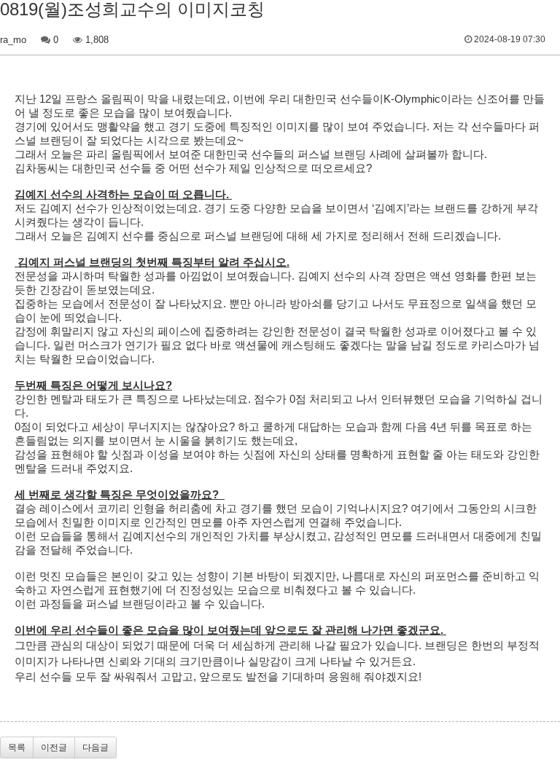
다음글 (95, 747)
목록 (17, 747)
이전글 (54, 747)
